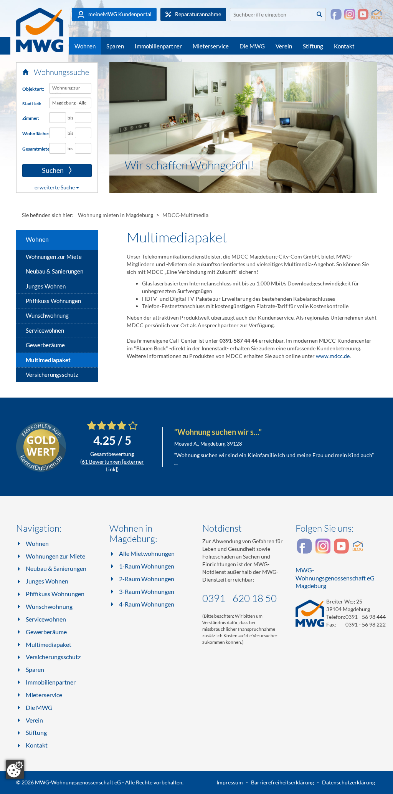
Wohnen (85, 46)
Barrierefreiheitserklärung (282, 782)
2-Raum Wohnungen (146, 578)
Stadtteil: (31, 103)
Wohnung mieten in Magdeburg (115, 215)
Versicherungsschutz (52, 374)
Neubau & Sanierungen (54, 271)
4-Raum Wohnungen (146, 604)
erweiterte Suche (55, 187)
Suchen (43, 170)
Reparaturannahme (197, 14)
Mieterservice (211, 46)
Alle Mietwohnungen (147, 553)
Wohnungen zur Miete (54, 256)
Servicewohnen (45, 330)
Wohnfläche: (32, 133)
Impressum (229, 782)
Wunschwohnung (47, 315)
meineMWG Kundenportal (119, 14)
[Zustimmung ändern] (15, 769)
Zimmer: (30, 118)
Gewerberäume (45, 344)
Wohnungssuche (60, 72)
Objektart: (32, 89)
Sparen (115, 46)
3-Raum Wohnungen (146, 591)
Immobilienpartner (158, 46)
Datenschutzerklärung (348, 782)
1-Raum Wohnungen (146, 566)
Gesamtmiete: (32, 149)
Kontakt (344, 46)
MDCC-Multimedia (185, 215)
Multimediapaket (48, 359)
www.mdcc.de (333, 356)
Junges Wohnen (46, 286)
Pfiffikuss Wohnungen (53, 300)
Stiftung (313, 46)
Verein (284, 46)
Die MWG (252, 46)
